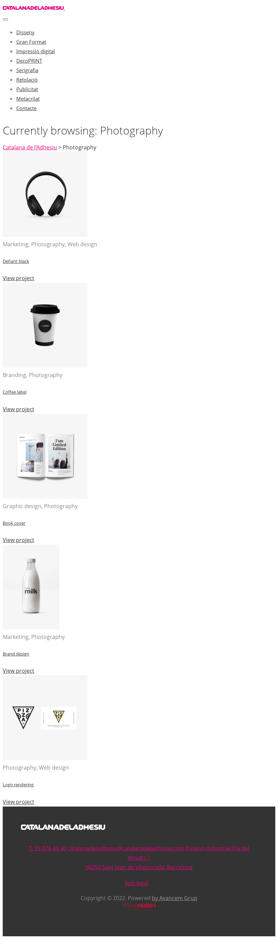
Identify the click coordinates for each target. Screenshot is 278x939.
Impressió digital (35, 51)
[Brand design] (31, 627)
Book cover (14, 523)
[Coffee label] (45, 365)
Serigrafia (27, 70)
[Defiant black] (45, 234)
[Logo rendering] (45, 758)
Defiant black (16, 261)
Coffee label (14, 392)
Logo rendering (18, 784)
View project (18, 278)
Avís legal (136, 883)
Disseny (25, 32)
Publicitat (27, 89)
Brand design (16, 654)
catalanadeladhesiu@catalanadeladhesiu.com (125, 848)
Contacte (26, 108)
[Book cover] (45, 496)
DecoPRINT (29, 60)
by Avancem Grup (174, 898)
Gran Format (31, 41)
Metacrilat (28, 98)
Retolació (27, 79)
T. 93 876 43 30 (47, 848)
